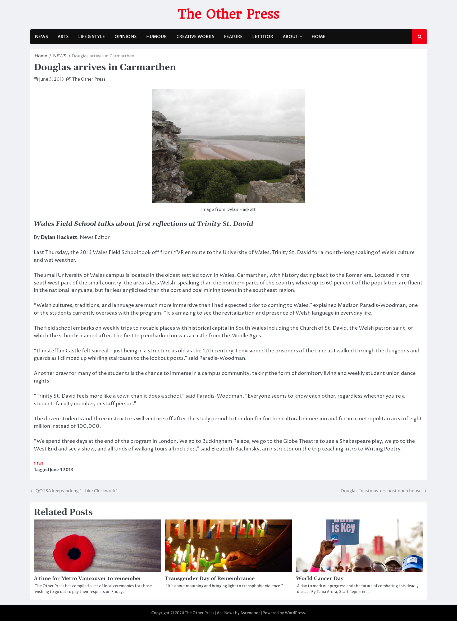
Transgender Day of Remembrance (210, 578)
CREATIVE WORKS (195, 37)
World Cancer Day (320, 578)
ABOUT (290, 37)
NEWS (41, 37)
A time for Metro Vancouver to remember (87, 578)
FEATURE (233, 37)
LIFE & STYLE (91, 37)
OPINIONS (126, 37)
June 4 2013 (61, 470)
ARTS (63, 37)
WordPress (295, 612)
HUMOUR (156, 37)
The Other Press (229, 14)
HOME (319, 37)
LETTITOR (262, 37)
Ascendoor (250, 612)
